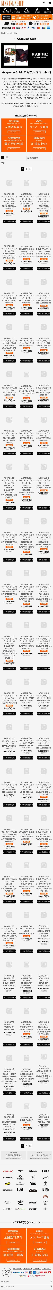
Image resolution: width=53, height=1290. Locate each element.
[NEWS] (44, 3)
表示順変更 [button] (34, 158)
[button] (26, 10)
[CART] (49, 3)
